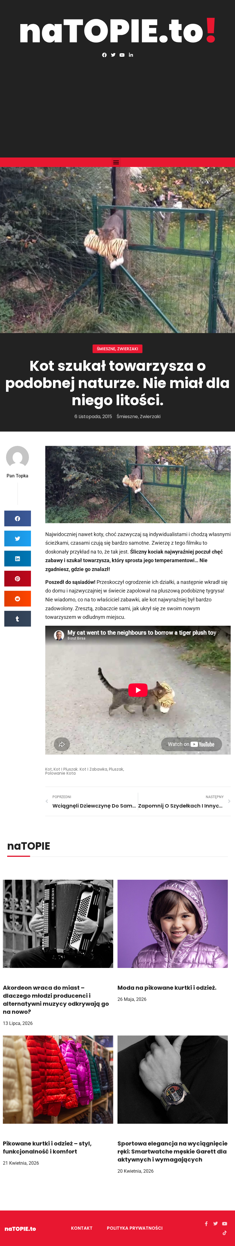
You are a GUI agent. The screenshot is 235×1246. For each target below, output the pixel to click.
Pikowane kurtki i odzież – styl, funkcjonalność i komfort (47, 1147)
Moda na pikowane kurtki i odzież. (166, 988)
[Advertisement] (117, 100)
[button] (116, 162)
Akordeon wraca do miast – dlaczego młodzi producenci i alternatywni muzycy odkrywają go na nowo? (56, 1000)
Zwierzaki (127, 349)
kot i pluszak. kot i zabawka (80, 769)
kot (48, 769)
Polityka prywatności (134, 1228)
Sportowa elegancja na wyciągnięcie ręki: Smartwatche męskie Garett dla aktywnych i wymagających (172, 1151)
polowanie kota (60, 773)
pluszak (116, 769)
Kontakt (82, 1228)
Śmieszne (106, 349)
